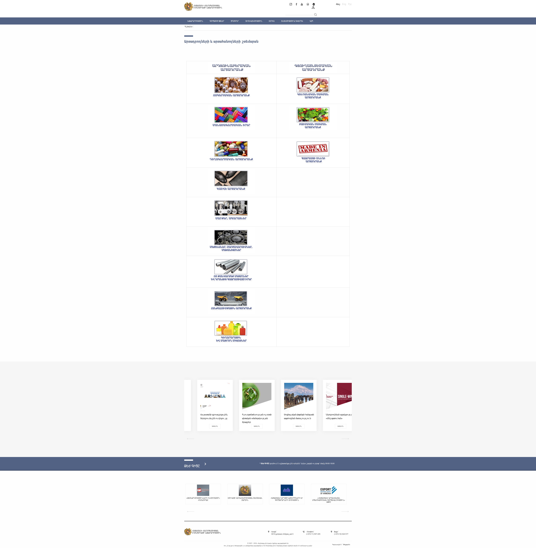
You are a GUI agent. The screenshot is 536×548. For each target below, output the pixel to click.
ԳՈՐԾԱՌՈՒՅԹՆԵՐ (217, 21)
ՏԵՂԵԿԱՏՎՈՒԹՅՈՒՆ (253, 21)
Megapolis (346, 544)
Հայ (338, 4)
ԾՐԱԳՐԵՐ (235, 21)
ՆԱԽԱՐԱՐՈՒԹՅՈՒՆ (195, 21)
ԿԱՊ (311, 21)
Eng (344, 4)
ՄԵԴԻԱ (271, 21)
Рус (350, 4)
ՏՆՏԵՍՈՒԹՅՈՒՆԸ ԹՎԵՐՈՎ (292, 21)
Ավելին (205, 426)
